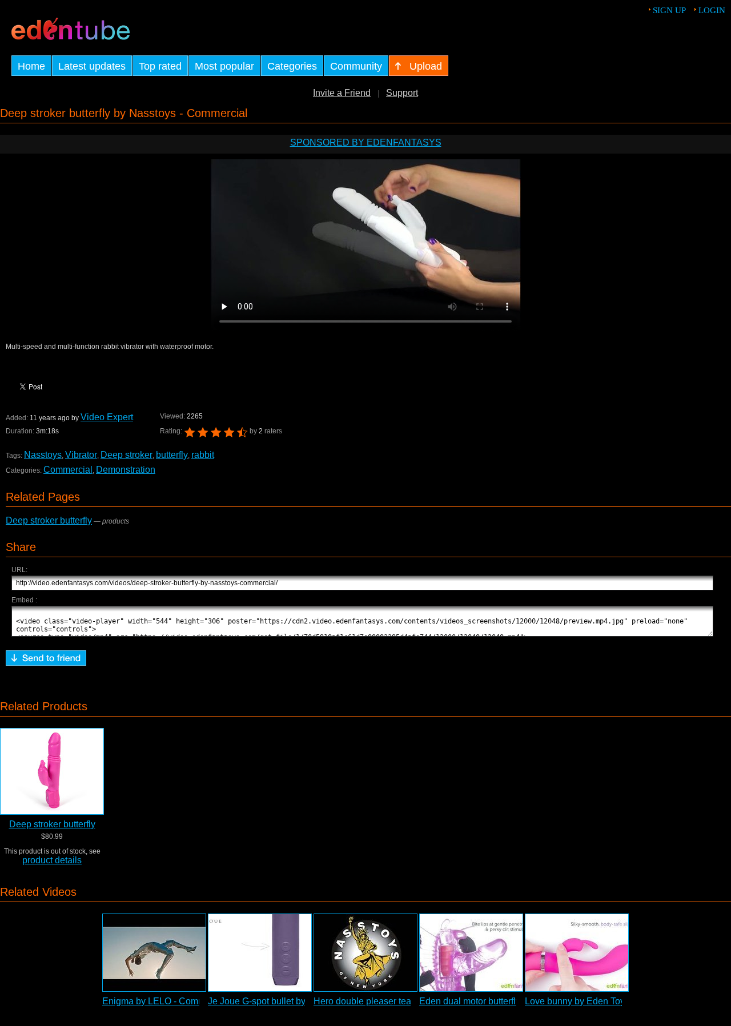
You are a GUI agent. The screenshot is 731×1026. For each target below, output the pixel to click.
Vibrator (81, 455)
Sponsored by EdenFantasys (365, 142)
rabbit (202, 455)
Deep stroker (126, 455)
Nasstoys (43, 455)
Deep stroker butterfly (49, 520)
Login (711, 10)
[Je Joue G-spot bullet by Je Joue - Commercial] (259, 952)
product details (52, 860)
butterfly (172, 455)
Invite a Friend (342, 93)
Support (402, 93)
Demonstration (125, 469)
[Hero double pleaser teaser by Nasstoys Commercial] (365, 952)
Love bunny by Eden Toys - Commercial (605, 1001)
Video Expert (107, 417)
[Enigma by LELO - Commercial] (154, 952)
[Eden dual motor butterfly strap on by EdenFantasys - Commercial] (471, 952)
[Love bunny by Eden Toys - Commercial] (576, 952)
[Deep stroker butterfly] (52, 771)
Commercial (68, 469)
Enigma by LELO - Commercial (165, 1001)
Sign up (669, 10)
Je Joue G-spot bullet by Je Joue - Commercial (302, 1001)
